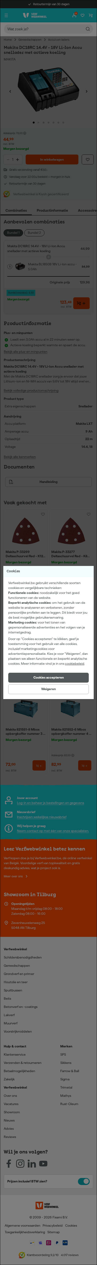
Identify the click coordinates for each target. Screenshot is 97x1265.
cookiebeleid (74, 663)
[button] (48, 678)
